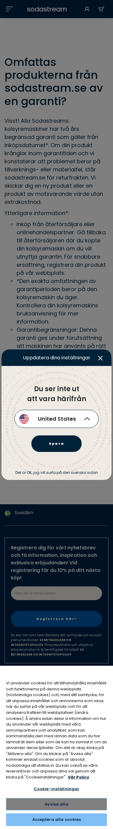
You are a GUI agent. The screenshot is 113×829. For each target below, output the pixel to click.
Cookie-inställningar (57, 789)
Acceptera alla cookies (56, 819)
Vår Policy (78, 777)
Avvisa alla (56, 804)
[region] (56, 747)
